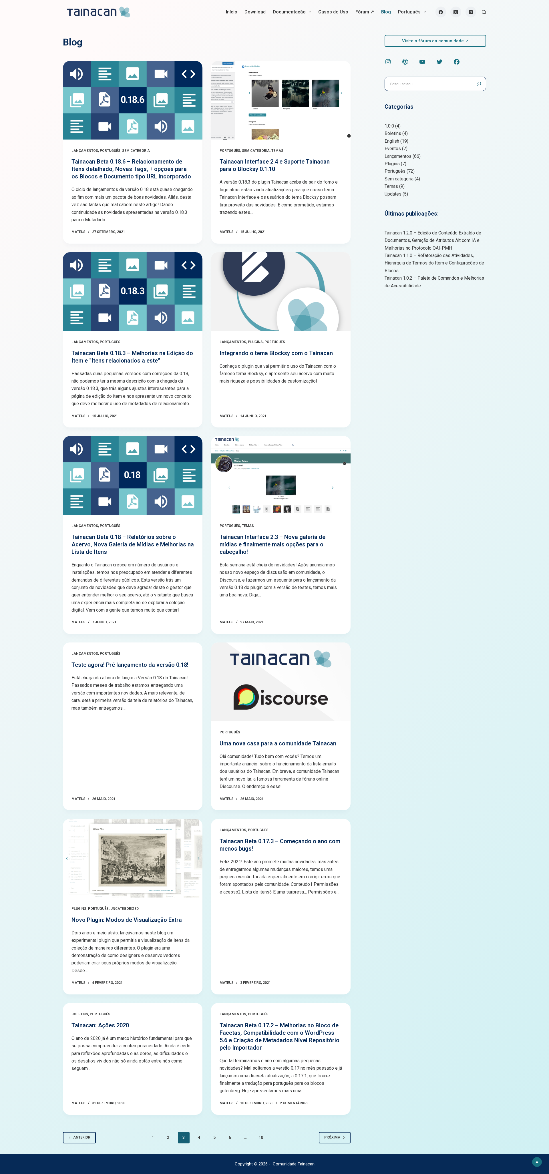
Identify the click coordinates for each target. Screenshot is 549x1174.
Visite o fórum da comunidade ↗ (435, 40)
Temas (277, 151)
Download (255, 12)
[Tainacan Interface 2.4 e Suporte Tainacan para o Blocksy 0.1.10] (281, 100)
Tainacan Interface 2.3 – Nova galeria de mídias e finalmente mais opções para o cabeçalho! (272, 544)
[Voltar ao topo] (537, 1162)
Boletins (79, 1014)
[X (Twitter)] (455, 12)
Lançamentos (84, 151)
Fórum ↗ (364, 12)
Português (409, 12)
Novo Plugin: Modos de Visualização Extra (126, 919)
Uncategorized (124, 909)
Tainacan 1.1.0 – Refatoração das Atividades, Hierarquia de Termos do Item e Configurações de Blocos (434, 263)
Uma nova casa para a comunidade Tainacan (278, 743)
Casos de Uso (333, 12)
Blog (386, 12)
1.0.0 (389, 126)
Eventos (393, 148)
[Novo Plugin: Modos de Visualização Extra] (132, 858)
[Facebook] (440, 12)
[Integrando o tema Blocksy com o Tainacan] (281, 291)
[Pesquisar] (484, 12)
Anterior (81, 1137)
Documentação (289, 12)
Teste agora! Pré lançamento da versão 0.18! (129, 664)
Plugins (255, 342)
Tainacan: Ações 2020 (100, 1025)
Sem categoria (136, 151)
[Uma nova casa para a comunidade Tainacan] (281, 681)
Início (231, 12)
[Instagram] (471, 12)
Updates (393, 194)
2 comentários (294, 1103)
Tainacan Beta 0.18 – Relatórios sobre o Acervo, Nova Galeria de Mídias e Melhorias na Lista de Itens (132, 544)
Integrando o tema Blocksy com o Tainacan (276, 353)
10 (260, 1137)
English (392, 141)
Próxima (332, 1137)
